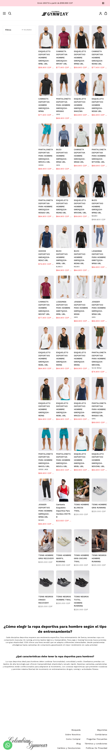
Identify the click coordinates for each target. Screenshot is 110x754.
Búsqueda (75, 730)
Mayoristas (102, 730)
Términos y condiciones (96, 743)
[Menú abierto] (3, 13)
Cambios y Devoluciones (68, 748)
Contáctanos (101, 734)
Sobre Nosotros (72, 734)
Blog (78, 743)
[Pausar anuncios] (103, 3)
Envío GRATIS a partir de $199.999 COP (55, 3)
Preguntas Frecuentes (97, 739)
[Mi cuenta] (99, 13)
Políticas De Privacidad (96, 748)
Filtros (18, 30)
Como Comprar (73, 739)
